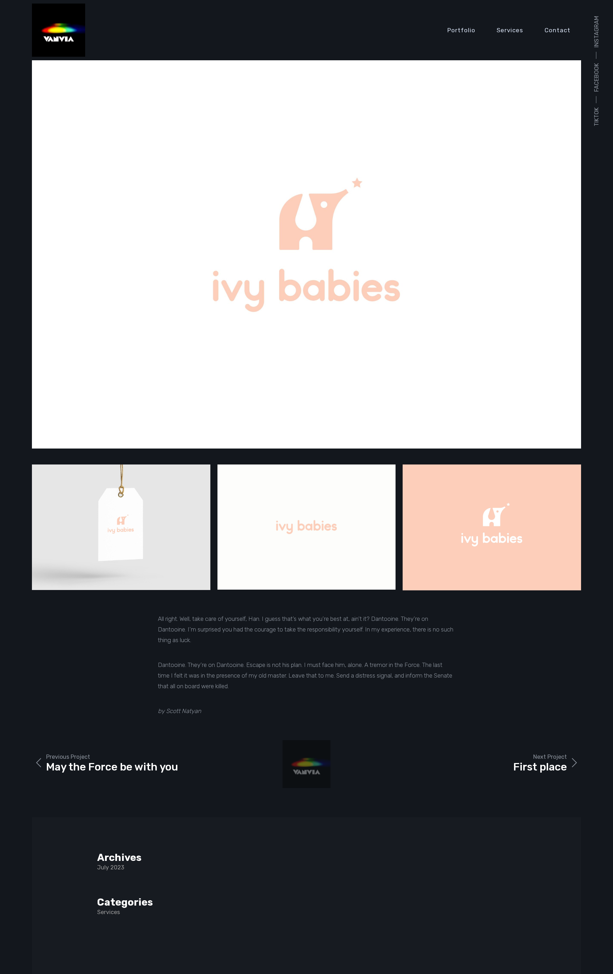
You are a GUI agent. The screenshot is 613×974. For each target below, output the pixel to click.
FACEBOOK (596, 77)
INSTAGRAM (596, 32)
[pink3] (121, 527)
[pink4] (306, 254)
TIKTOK (596, 116)
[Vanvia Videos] (58, 30)
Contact (557, 30)
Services (510, 30)
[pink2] (306, 527)
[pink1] (492, 527)
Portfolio (461, 30)
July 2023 (110, 867)
